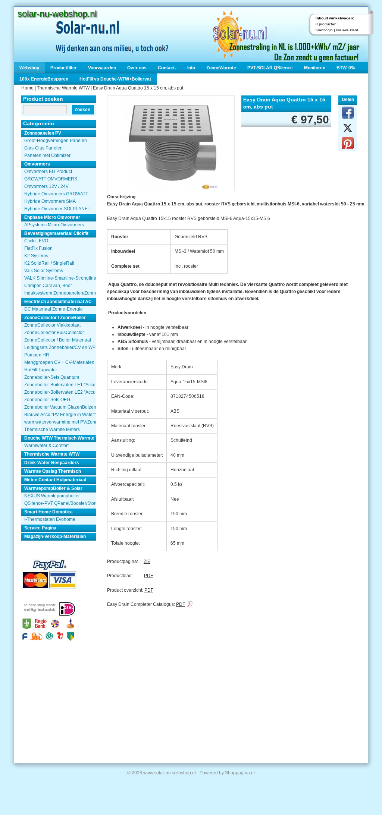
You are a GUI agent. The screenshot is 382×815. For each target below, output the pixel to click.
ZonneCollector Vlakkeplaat (52, 325)
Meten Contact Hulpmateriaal (55, 479)
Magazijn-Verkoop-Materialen (55, 536)
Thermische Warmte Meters (52, 429)
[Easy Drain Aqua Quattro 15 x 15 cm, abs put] (171, 142)
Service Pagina (40, 528)
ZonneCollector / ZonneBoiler (55, 317)
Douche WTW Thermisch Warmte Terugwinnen (60, 438)
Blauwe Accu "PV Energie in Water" (60, 414)
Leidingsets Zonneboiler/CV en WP (60, 347)
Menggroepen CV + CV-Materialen (59, 362)
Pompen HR (36, 355)
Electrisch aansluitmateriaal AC (58, 301)
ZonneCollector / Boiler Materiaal (57, 340)
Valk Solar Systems (43, 270)
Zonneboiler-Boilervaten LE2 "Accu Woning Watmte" (60, 392)
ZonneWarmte (221, 67)
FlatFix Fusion (38, 248)
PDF (148, 575)
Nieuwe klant (347, 30)
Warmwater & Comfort (46, 445)
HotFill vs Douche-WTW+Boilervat (115, 79)
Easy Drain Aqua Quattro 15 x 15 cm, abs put (138, 88)
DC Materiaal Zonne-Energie (53, 309)
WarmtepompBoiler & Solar (53, 488)
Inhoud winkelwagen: (335, 18)
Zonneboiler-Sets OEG (47, 399)
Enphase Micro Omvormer (52, 217)
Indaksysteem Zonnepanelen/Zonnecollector (60, 293)
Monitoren (314, 67)
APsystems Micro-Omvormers (54, 224)
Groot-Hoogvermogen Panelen (55, 140)
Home (27, 88)
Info (191, 67)
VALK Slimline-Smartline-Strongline (60, 278)
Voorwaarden (102, 67)
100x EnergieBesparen (43, 79)
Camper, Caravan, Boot (48, 285)
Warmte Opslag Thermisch (52, 471)
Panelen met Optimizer (47, 155)
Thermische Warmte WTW (63, 88)
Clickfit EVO (36, 240)
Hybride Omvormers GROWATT (56, 193)
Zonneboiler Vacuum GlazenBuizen (60, 407)
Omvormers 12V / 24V (46, 186)
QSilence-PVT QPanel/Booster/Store (60, 503)
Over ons (137, 67)
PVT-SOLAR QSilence (270, 67)
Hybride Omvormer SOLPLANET (57, 208)
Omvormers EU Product (48, 171)
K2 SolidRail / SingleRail (49, 263)
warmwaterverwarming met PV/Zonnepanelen (60, 422)
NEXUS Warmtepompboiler (52, 495)
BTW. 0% (345, 67)
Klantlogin (324, 30)
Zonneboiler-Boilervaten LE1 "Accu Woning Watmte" (60, 384)
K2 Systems (36, 255)
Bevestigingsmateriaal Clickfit (56, 233)
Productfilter (63, 67)
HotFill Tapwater (40, 369)
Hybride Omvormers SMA (50, 201)
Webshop (29, 67)
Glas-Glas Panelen (43, 148)
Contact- (167, 67)
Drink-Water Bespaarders (51, 462)
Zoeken (82, 109)
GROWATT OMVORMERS (50, 179)
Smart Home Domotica (48, 512)
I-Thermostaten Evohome (49, 519)
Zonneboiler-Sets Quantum (51, 377)
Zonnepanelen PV (42, 133)
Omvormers (37, 164)
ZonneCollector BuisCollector (54, 332)
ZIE (147, 561)
